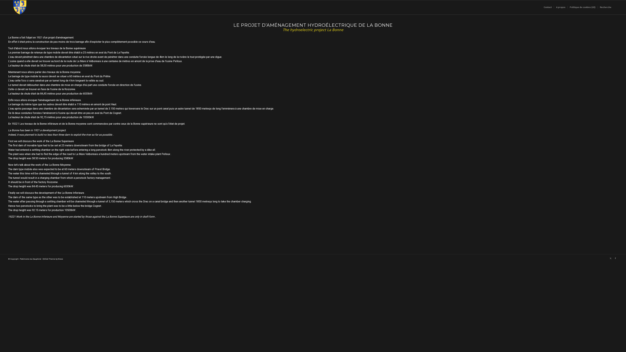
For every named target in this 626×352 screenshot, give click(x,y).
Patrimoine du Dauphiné (30, 259)
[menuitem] (548, 7)
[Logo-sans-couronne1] (20, 7)
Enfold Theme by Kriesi (53, 259)
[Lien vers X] (610, 258)
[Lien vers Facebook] (615, 258)
